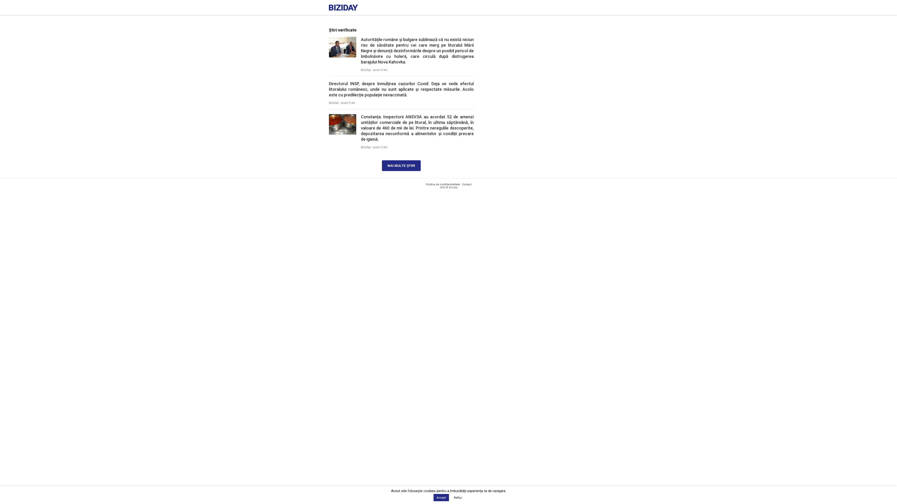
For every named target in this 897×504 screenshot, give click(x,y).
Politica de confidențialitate (443, 184)
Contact (466, 184)
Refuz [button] (458, 497)
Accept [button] (441, 497)
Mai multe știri (401, 166)
